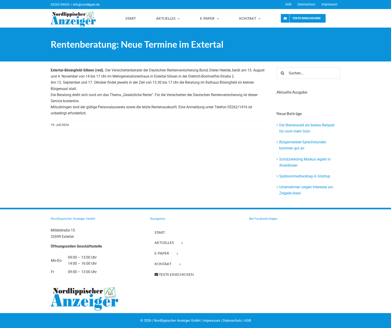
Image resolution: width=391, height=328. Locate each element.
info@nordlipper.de (86, 4)
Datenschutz (232, 321)
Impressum (211, 321)
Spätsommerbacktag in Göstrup (304, 176)
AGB (247, 321)
